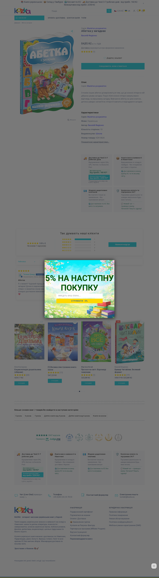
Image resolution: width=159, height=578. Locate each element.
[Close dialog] (111, 263)
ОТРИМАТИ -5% (79, 301)
